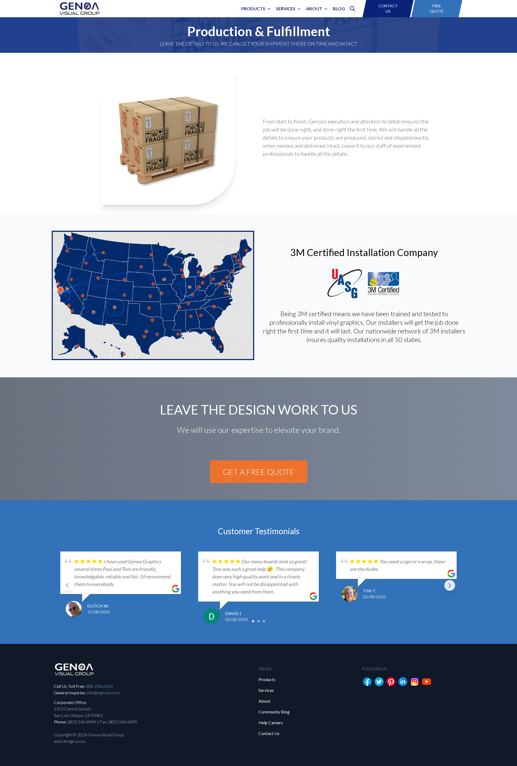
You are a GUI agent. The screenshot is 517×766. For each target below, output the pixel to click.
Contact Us (269, 733)
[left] (67, 585)
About (264, 700)
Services (285, 8)
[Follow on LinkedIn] (402, 681)
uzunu (80, 741)
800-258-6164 (99, 686)
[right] (449, 585)
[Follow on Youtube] (426, 681)
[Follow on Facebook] (367, 681)
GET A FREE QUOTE (258, 472)
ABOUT (314, 8)
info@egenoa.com (103, 692)
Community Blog (274, 711)
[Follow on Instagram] (414, 681)
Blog (339, 8)
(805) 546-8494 (81, 721)
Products (253, 8)
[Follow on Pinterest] (391, 681)
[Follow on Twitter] (379, 681)
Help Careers (270, 722)
